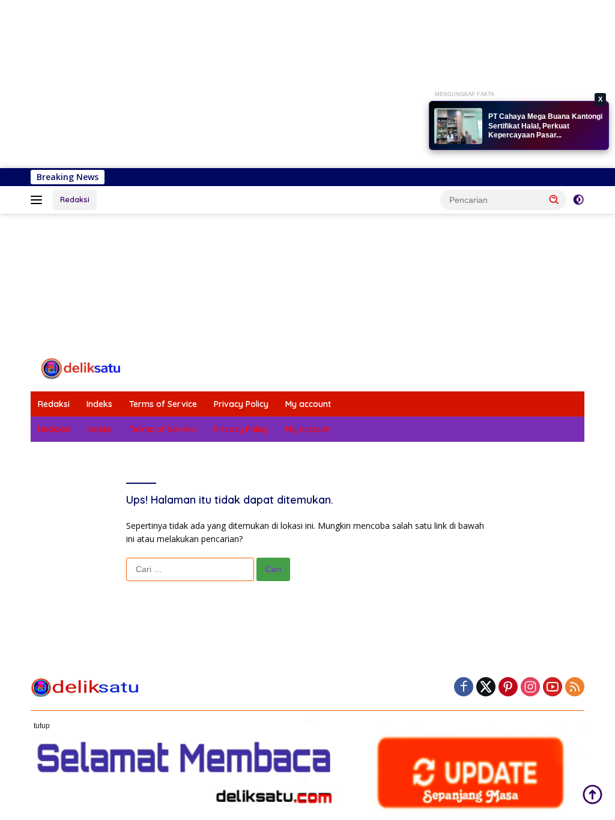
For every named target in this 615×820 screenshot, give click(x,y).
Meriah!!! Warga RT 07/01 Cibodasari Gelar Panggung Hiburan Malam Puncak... (535, 126)
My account (308, 404)
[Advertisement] (307, 84)
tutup (42, 726)
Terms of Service (163, 404)
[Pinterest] (508, 687)
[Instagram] (530, 687)
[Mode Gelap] (578, 200)
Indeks (99, 404)
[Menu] (39, 200)
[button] (554, 199)
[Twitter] (485, 687)
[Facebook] (463, 687)
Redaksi (74, 199)
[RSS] (574, 687)
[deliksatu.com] (82, 367)
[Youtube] (552, 687)
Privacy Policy (241, 404)
